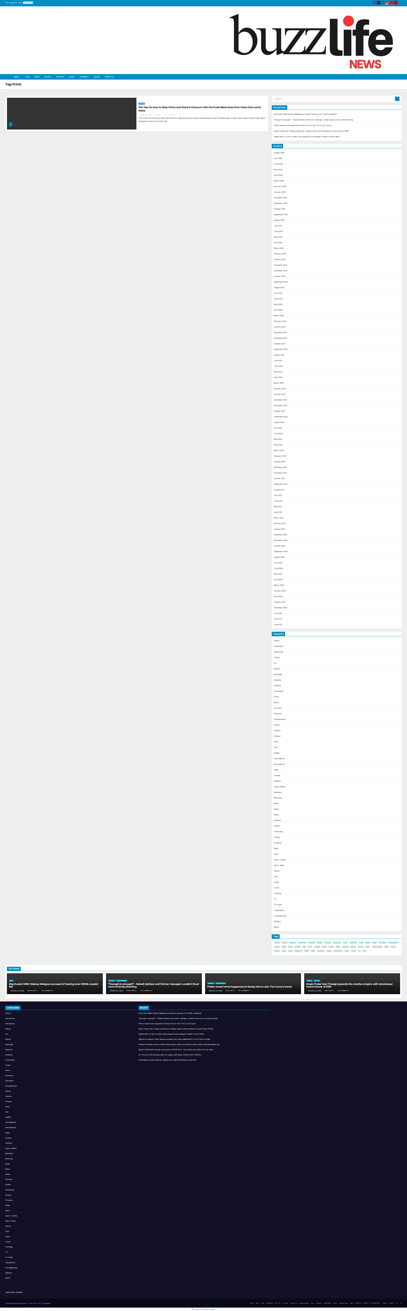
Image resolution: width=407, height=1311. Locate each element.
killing (338, 947)
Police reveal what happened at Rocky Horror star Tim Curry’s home (302, 125)
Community (278, 691)
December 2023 (280, 332)
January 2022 (279, 462)
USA (364, 951)
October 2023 (279, 344)
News (17, 77)
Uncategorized (280, 916)
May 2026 (278, 169)
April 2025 (278, 243)
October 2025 (279, 209)
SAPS (313, 951)
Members (278, 792)
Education (278, 714)
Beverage (278, 674)
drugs (374, 942)
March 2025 (279, 248)
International (279, 758)
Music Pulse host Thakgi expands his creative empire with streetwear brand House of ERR (311, 131)
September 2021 (280, 484)
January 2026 (279, 192)
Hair (275, 747)
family (290, 947)
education (382, 942)
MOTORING (327, 1303)
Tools (276, 882)
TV (275, 899)
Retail (276, 848)
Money (353, 947)
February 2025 (280, 254)
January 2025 (279, 259)
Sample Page (343, 1303)
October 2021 (279, 478)
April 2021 (278, 512)
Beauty (277, 669)
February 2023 (280, 389)
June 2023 (278, 366)
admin (158, 115)
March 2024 (279, 316)
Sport (72, 77)
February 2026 (280, 186)
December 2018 (280, 608)
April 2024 (278, 310)
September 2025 (281, 214)
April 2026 (278, 175)
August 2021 (279, 490)
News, (276, 815)
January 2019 (279, 602)
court (345, 942)
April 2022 (278, 445)
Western (277, 921)
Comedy (328, 942)
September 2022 (281, 417)
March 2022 (279, 450)
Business (277, 680)
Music (276, 803)
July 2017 (278, 619)
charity (319, 942)
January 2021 (279, 529)
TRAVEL (96, 77)
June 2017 (278, 624)
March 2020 (279, 585)
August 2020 (279, 557)
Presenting (278, 832)
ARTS (257, 1303)
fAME (284, 947)
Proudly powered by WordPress (16, 1303)
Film (304, 947)
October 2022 (279, 411)
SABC (307, 951)
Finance (277, 736)
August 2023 (279, 355)
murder (360, 947)
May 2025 (278, 237)
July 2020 (278, 563)
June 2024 (278, 299)
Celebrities (302, 942)
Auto (262, 1303)
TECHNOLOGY (375, 1303)
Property (277, 843)
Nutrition (277, 820)
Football (317, 947)
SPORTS (358, 1303)
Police (393, 947)
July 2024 (278, 293)
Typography (279, 910)
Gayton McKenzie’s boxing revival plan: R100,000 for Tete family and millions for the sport (176, 1050)
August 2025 (279, 220)
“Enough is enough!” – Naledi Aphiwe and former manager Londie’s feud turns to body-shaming (313, 120)
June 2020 (278, 568)
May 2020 (278, 574)
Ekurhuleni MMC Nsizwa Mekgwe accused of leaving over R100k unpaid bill (305, 114)
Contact (285, 1303)
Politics (60, 77)
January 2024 (280, 327)
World (276, 927)
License (277, 775)
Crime (276, 697)
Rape (290, 951)
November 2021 (280, 473)
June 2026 (278, 164)
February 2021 (280, 523)
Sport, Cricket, (280, 860)
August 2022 (279, 422)
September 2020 (281, 551)
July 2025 (278, 226)
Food (276, 742)
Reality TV (298, 951)
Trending (277, 893)
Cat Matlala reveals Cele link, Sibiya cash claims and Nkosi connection (168, 1060)
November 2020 (280, 540)
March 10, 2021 (146, 115)
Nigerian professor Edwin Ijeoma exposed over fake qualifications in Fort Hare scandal (174, 1039)
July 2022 (278, 428)
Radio (284, 951)
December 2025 (280, 198)
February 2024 (280, 321)
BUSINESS (270, 1303)
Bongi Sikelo (32, 990)
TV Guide (278, 905)
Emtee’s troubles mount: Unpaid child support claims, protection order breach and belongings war (179, 1044)
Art (275, 663)
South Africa (338, 951)
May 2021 (278, 506)
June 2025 (278, 231)
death (368, 942)
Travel (276, 888)
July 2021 (278, 495)
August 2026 (279, 153)
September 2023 (281, 349)
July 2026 (278, 158)
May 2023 (278, 372)
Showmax (320, 951)
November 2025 (280, 203)
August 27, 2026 (17, 990)
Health (276, 753)
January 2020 (279, 591)
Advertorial (278, 646)
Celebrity (84, 77)
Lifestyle (109, 77)
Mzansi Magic (377, 947)
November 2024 (280, 271)
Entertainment (279, 719)
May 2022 (278, 439)
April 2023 (278, 377)
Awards (277, 942)
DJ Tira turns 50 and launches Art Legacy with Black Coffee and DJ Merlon (170, 1055)
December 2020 (280, 535)
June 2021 (278, 501)
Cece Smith (230, 990)
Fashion (141, 103)
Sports (47, 77)
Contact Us (294, 1303)
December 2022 (280, 400)
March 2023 (279, 383)
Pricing (276, 837)
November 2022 (280, 405)
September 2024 (281, 282)
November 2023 (280, 338)
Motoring (277, 798)
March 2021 (279, 518)
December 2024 (280, 265)
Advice (276, 657)
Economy (278, 708)
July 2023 (278, 360)
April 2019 (278, 596)
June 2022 (278, 433)
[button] (400, 77)
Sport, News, (279, 865)
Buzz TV (278, 1303)
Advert (276, 641)
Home (252, 1303)
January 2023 (279, 394)
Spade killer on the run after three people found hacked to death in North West (307, 137)
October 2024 (279, 276)
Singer (329, 951)
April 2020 (278, 580)
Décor (276, 702)
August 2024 (279, 287)
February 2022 (280, 456)
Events (276, 725)
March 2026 (279, 181)
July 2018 (278, 613)
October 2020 (279, 546)
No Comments (170, 115)
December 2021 (280, 467)
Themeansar (46, 1303)
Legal (276, 770)
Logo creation (279, 787)
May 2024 (278, 304)
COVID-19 (353, 942)
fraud (324, 947)
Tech (27, 77)
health (331, 947)
